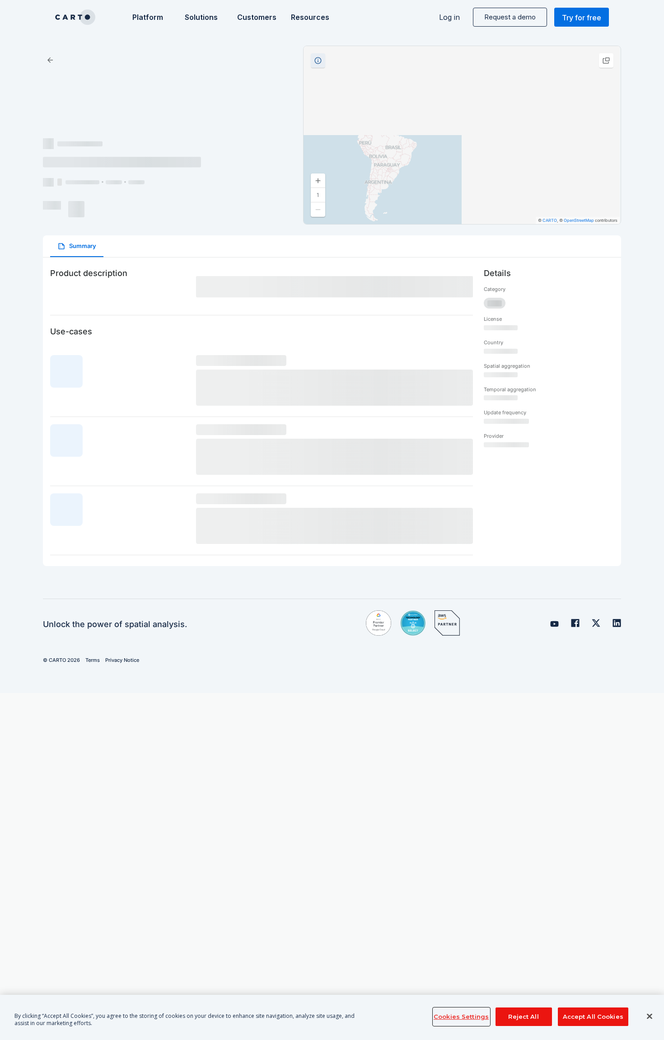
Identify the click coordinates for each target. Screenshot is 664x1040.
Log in (449, 17)
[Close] (649, 1016)
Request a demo (510, 17)
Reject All (523, 1016)
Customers (256, 17)
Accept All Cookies (593, 1016)
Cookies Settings (461, 1016)
